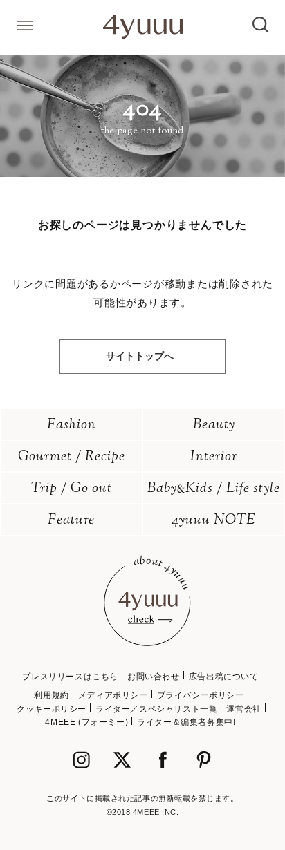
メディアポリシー (113, 695)
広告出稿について (224, 676)
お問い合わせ (153, 676)
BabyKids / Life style (213, 489)
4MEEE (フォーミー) (86, 722)
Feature (71, 521)
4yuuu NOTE (214, 521)
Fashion (71, 425)
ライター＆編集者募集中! (186, 722)
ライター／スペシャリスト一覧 (156, 709)
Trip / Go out (71, 489)
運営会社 (243, 709)
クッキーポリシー (51, 709)
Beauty (214, 425)
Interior (213, 457)
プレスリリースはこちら (70, 676)
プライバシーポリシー (200, 695)
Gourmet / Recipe (71, 457)
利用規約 (51, 695)
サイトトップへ (140, 355)
